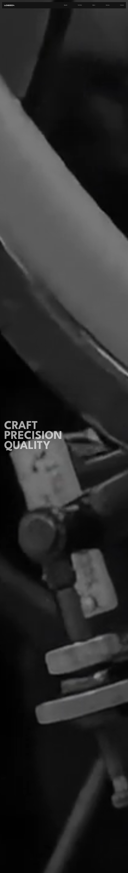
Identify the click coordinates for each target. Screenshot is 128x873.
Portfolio (80, 5)
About (94, 5)
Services (107, 5)
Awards (65, 5)
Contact (122, 5)
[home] (34, 5)
